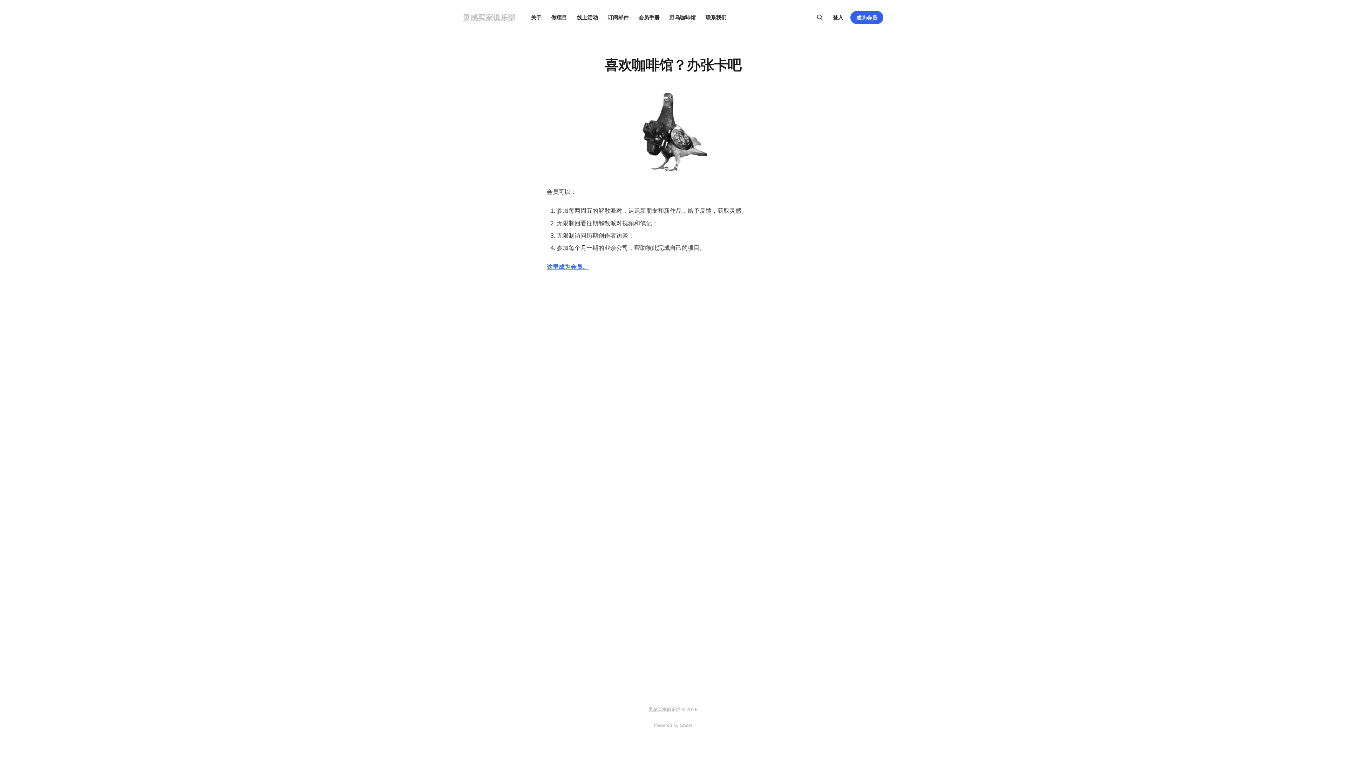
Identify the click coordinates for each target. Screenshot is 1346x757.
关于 (536, 17)
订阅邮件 (618, 17)
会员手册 (649, 17)
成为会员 (866, 17)
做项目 (559, 17)
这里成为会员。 (568, 266)
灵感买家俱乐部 (489, 17)
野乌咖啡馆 (682, 17)
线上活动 (587, 17)
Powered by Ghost (673, 725)
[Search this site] (820, 17)
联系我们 (716, 17)
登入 (838, 17)
